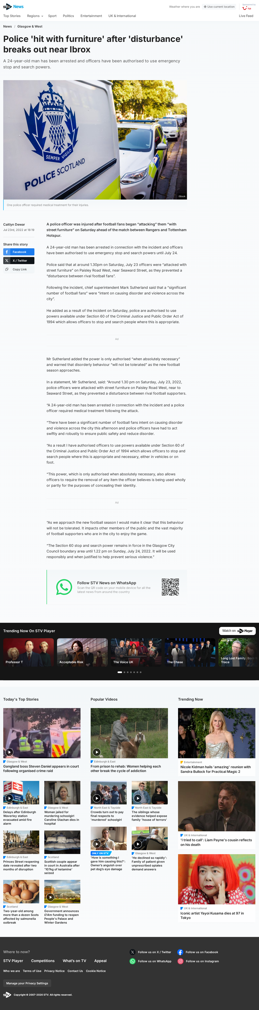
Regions (33, 16)
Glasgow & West (29, 26)
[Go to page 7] (140, 672)
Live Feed (246, 16)
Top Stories (12, 16)
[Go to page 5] (134, 672)
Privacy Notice (54, 971)
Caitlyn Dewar (14, 224)
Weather (174, 6)
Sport (52, 16)
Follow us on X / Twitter (154, 952)
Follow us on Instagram (202, 961)
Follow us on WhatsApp (154, 961)
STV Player (13, 961)
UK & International (122, 16)
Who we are (11, 971)
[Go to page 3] (127, 672)
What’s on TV (74, 961)
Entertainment (91, 16)
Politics (68, 16)
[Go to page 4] (131, 672)
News (7, 26)
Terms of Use (32, 971)
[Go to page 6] (137, 672)
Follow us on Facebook (202, 952)
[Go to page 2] (124, 672)
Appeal (100, 961)
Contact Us (75, 971)
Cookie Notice (96, 971)
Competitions (43, 961)
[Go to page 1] (120, 672)
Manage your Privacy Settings (27, 983)
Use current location (221, 6)
